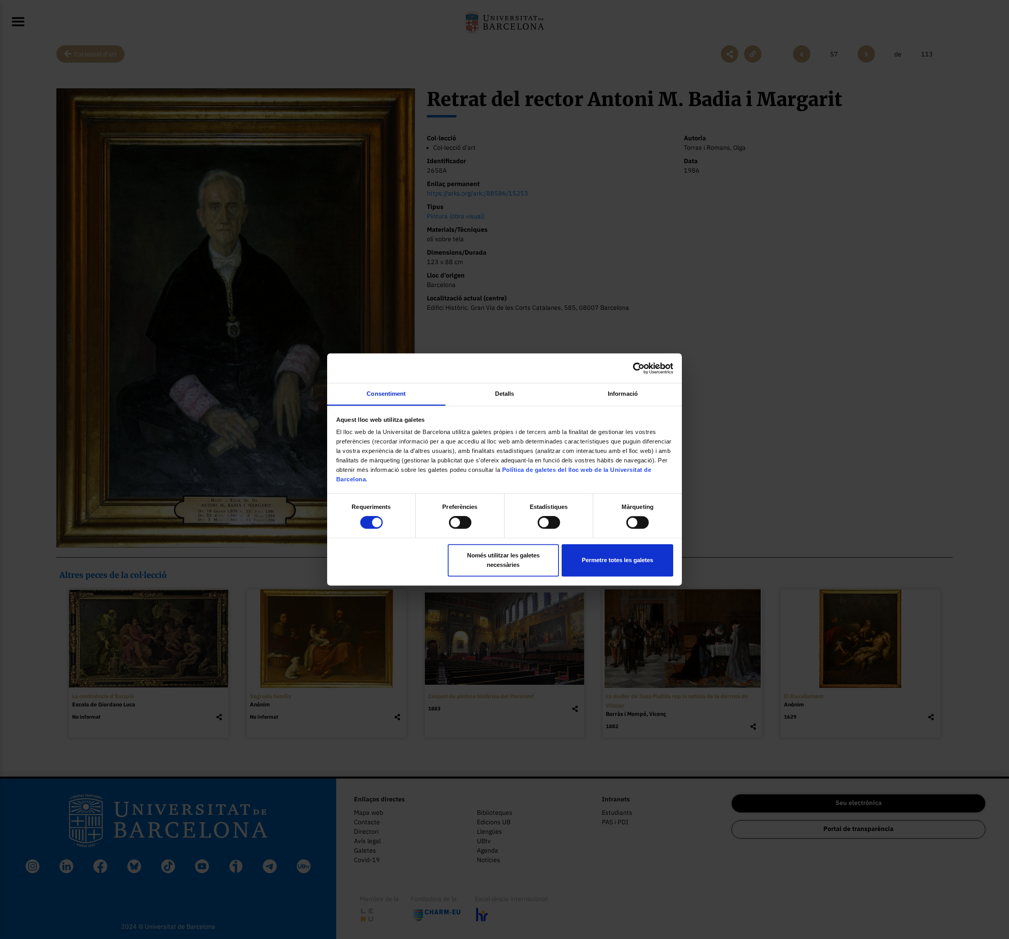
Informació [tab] (623, 393)
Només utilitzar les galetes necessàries (503, 560)
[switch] (460, 522)
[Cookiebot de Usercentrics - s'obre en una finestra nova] (638, 368)
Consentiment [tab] (386, 393)
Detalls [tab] (504, 393)
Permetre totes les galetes (617, 560)
